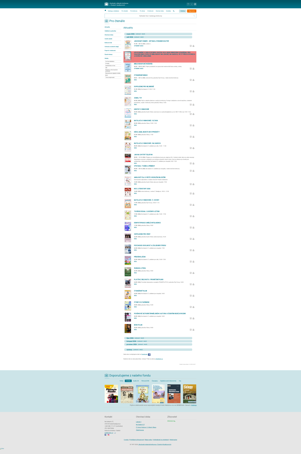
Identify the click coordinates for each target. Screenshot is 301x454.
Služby (106, 58)
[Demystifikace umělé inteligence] (128, 226)
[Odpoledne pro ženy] (128, 237)
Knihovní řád (108, 42)
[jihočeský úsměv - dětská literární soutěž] (128, 44)
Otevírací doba (160, 11)
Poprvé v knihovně (110, 50)
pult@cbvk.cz (109, 433)
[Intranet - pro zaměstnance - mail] (184, 4)
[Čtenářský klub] (128, 294)
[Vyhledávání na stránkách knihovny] (173, 11)
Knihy (121, 381)
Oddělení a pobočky (110, 31)
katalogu (194, 405)
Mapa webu (148, 440)
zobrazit (138, 34)
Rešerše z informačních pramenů (111, 70)
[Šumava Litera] (128, 271)
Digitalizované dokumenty (168, 381)
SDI (106, 67)
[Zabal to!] (128, 101)
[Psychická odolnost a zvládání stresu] (128, 249)
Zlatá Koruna (140, 430)
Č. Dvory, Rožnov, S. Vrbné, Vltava (146, 427)
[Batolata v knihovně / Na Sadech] (128, 146)
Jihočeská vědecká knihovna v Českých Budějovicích (154, 444)
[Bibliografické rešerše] (128, 67)
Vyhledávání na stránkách (161, 440)
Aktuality (107, 27)
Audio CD (136, 381)
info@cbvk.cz (159, 359)
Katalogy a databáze (113, 11)
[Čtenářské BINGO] (128, 78)
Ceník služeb (108, 39)
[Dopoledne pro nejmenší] (128, 90)
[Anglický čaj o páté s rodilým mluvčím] (128, 180)
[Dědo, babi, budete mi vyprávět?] (128, 135)
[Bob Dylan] (128, 328)
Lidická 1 (138, 422)
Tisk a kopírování (109, 77)
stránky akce (138, 46)
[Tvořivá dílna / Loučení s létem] (128, 215)
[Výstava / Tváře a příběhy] (128, 169)
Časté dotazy (108, 54)
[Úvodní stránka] (106, 10)
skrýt (143, 34)
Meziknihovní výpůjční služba (112, 73)
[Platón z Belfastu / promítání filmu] (128, 283)
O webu (126, 440)
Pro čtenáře (124, 11)
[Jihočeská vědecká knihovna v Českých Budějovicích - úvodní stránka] (116, 2)
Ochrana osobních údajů (112, 46)
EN (188, 4)
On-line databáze (109, 61)
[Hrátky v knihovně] (128, 112)
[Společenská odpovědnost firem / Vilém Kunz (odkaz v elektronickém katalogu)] (174, 384)
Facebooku (144, 354)
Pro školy (142, 11)
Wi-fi (106, 75)
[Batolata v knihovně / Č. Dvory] (128, 203)
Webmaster (173, 440)
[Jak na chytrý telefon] (128, 158)
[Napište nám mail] (115, 433)
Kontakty (168, 11)
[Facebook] (149, 354)
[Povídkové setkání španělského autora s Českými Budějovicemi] (128, 317)
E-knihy (107, 63)
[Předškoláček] (128, 260)
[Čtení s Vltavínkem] (128, 305)
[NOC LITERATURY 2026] (128, 192)
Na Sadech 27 (140, 424)
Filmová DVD (145, 381)
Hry (180, 381)
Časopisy (155, 381)
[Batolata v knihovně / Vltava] (128, 124)
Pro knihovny (133, 11)
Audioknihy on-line (110, 65)
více (135, 80)
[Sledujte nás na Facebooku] (105, 435)
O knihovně (150, 11)
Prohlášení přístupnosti (137, 440)
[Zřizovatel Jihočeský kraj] (171, 420)
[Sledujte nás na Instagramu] (108, 435)
